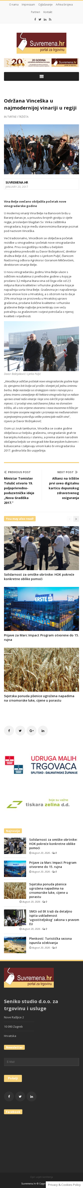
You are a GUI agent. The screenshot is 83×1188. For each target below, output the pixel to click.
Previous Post (19, 472)
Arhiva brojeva (64, 4)
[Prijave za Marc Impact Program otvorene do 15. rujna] (15, 869)
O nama (13, 4)
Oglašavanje (45, 4)
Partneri (35, 12)
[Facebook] (35, 19)
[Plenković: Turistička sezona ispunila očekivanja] (15, 945)
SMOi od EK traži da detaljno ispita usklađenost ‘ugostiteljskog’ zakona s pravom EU (54, 917)
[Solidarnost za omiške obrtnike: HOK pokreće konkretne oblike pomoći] (15, 846)
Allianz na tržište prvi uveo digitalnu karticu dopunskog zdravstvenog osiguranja (64, 488)
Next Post (65, 472)
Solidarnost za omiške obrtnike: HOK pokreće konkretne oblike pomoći (39, 576)
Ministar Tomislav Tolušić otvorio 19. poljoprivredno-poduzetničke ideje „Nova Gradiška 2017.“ (19, 490)
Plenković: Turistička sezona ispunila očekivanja (50, 941)
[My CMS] (41, 43)
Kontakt (47, 12)
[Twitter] (40, 19)
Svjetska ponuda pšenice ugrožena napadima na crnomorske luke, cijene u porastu (39, 698)
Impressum (28, 4)
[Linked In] (45, 19)
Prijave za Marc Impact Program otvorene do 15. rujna (52, 865)
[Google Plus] (32, 731)
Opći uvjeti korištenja (41, 1177)
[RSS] (50, 19)
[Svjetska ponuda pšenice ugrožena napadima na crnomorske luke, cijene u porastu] (15, 890)
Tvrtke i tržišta (18, 117)
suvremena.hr (17, 182)
